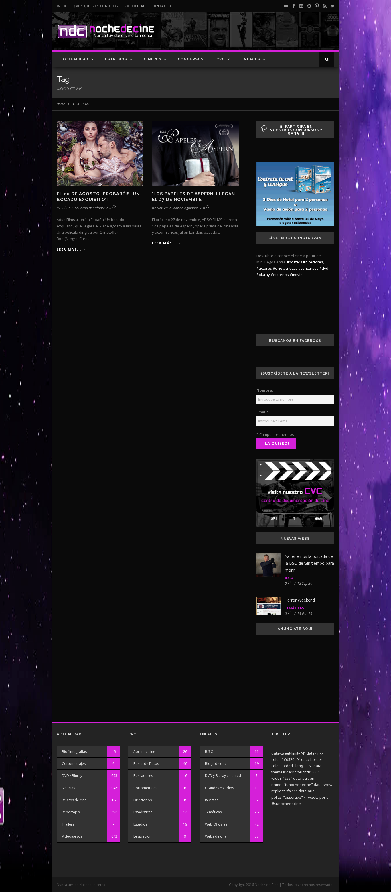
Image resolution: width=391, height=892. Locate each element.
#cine (277, 268)
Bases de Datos (146, 763)
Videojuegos (72, 836)
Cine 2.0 (152, 59)
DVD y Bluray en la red (223, 775)
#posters (294, 262)
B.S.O (289, 578)
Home (61, 104)
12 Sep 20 (304, 583)
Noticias (68, 787)
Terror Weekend (300, 600)
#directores (313, 262)
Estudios (140, 824)
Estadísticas (142, 812)
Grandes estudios (219, 787)
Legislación (142, 836)
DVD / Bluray (72, 775)
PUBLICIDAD (135, 6)
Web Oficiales (216, 824)
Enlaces (250, 59)
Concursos (191, 59)
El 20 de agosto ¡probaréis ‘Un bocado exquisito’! (98, 196)
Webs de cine (216, 836)
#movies (297, 274)
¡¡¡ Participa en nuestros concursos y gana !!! (296, 130)
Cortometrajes (74, 763)
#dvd (323, 268)
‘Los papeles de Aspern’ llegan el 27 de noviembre (193, 196)
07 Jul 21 (63, 208)
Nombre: (264, 390)
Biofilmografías (74, 751)
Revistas (211, 800)
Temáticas (294, 608)
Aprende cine (144, 751)
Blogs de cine (216, 763)
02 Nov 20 (160, 208)
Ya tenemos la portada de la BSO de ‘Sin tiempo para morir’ (309, 563)
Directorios (142, 800)
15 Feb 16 (304, 613)
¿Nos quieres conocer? (96, 6)
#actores (264, 268)
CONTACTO (161, 6)
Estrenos (116, 59)
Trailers (68, 824)
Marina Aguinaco (185, 208)
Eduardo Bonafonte (90, 208)
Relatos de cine (74, 800)
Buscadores (143, 775)
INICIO (62, 6)
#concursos (308, 268)
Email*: (263, 412)
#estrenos (280, 274)
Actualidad (75, 59)
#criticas (290, 268)
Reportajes (71, 812)
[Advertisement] (267, 36)
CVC (220, 59)
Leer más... (69, 249)
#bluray (263, 274)
